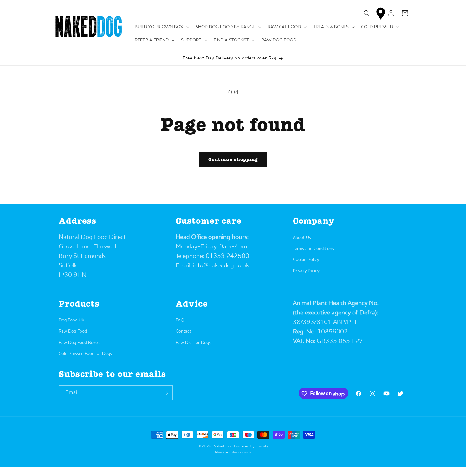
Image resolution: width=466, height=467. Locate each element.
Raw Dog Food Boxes (79, 342)
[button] (161, 27)
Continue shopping (233, 159)
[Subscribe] (165, 393)
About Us (302, 237)
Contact (183, 331)
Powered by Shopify (251, 446)
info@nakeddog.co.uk (221, 265)
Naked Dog (223, 446)
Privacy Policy (306, 271)
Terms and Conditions (313, 248)
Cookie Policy (306, 259)
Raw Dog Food (73, 331)
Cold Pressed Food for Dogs (85, 354)
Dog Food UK (71, 320)
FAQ (180, 320)
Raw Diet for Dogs (193, 342)
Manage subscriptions (233, 452)
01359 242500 (227, 256)
